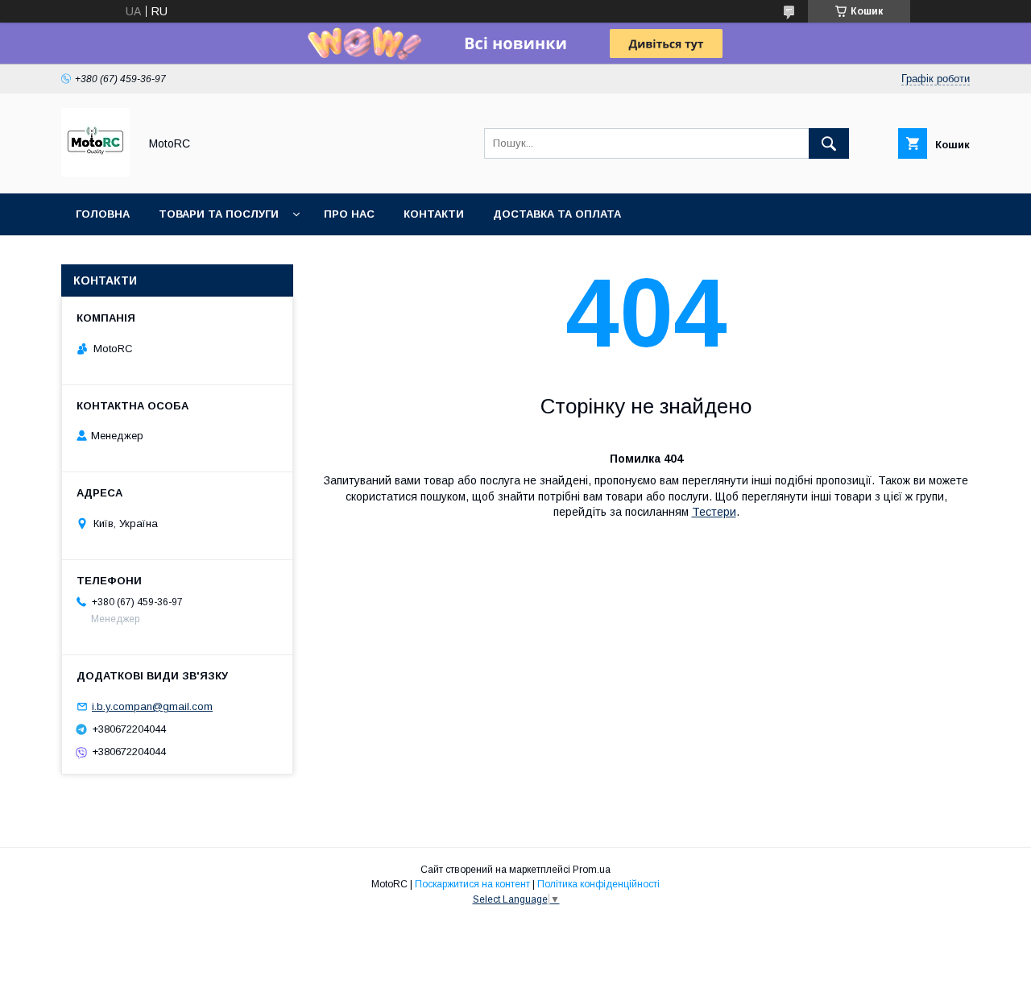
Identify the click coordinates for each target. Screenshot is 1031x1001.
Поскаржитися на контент (472, 884)
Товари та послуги (219, 214)
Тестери (714, 511)
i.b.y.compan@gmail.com (152, 706)
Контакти (434, 214)
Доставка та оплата (557, 214)
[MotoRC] (95, 172)
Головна (103, 214)
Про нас (349, 214)
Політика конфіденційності (598, 884)
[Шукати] (829, 143)
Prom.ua (592, 869)
